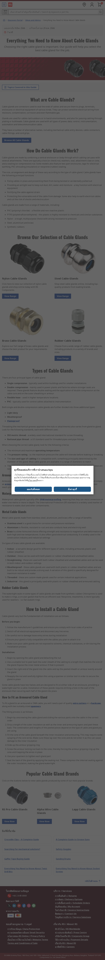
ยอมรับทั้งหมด (33, 489)
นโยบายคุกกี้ (33, 480)
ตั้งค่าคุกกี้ (72, 489)
